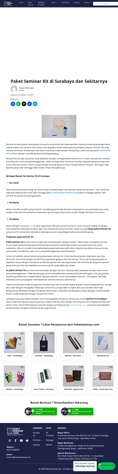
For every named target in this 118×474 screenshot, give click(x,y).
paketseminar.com (77, 305)
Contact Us (36, 434)
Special (49, 444)
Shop (53, 2)
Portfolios (65, 2)
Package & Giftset (41, 3)
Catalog (77, 2)
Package (49, 440)
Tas (31, 225)
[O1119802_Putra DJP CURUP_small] (59, 138)
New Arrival (30, 3)
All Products (50, 434)
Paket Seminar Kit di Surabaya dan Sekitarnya (59, 81)
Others (86, 2)
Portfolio (37, 440)
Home (21, 2)
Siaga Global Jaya (26, 88)
